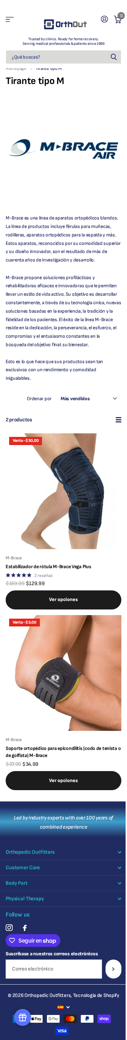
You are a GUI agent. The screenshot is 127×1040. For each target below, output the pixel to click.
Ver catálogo (10, 20)
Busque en (113, 57)
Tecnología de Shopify (96, 995)
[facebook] (24, 928)
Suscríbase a (113, 969)
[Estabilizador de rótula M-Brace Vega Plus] (63, 491)
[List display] (118, 419)
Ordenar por (39, 399)
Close (63, 852)
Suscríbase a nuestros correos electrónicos (52, 954)
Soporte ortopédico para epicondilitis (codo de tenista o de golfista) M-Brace (63, 751)
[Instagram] (9, 927)
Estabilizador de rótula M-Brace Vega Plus (48, 567)
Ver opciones (63, 599)
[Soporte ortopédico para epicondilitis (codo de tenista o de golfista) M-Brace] (63, 673)
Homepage (16, 68)
